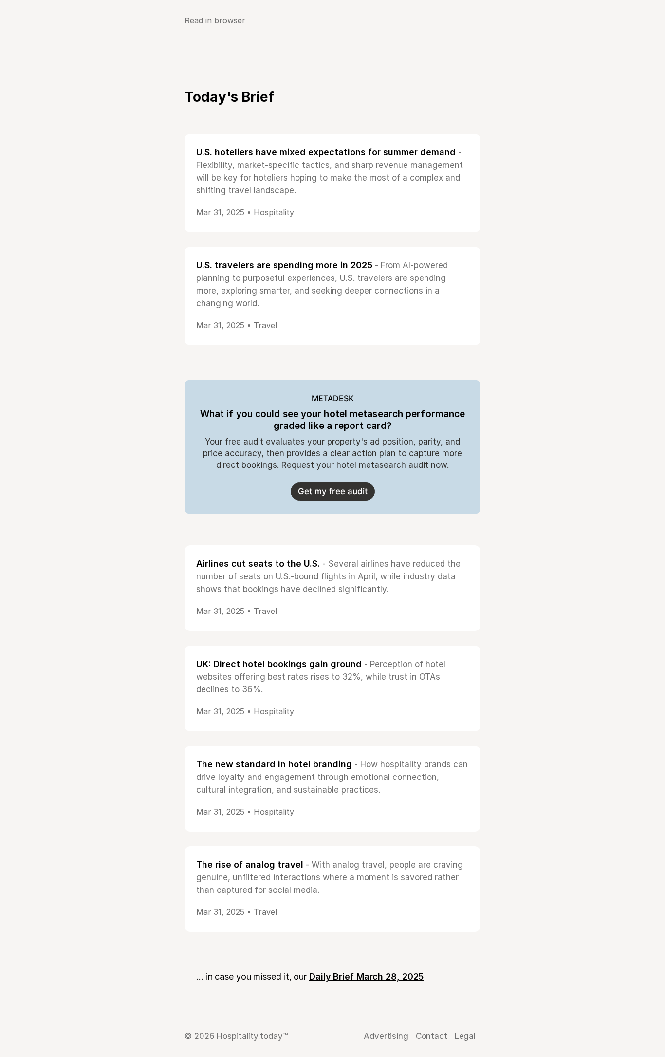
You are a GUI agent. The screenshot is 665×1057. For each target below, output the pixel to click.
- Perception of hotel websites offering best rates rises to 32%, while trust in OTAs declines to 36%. (320, 676)
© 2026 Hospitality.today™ (236, 1036)
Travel (265, 325)
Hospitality (274, 212)
